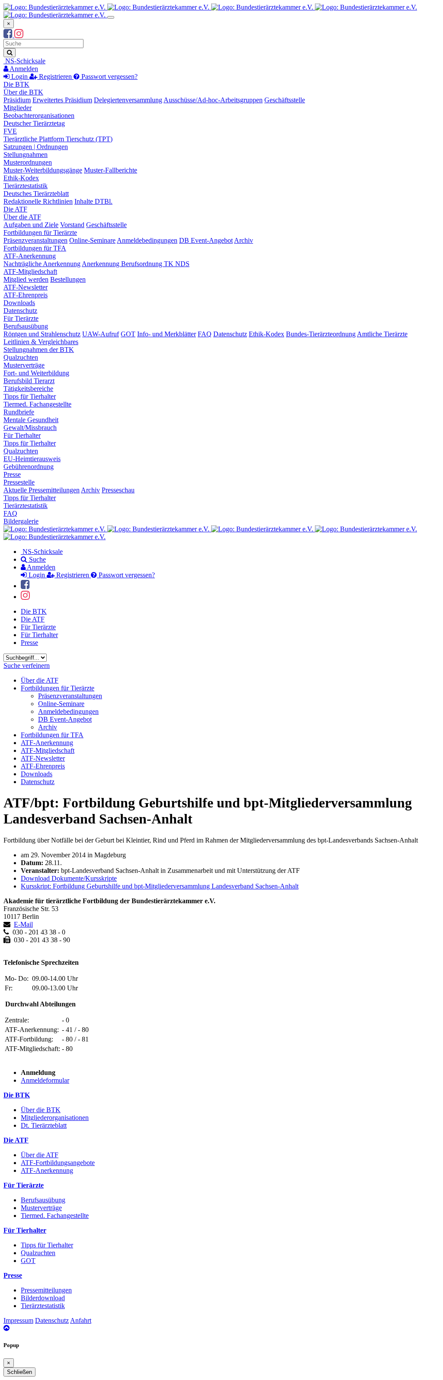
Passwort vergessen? (109, 76)
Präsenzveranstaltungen (35, 240)
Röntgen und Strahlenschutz (41, 334)
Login (19, 76)
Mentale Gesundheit (30, 419)
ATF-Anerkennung (29, 256)
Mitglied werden (25, 279)
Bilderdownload (43, 1298)
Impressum (18, 1320)
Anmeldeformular (45, 1080)
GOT (128, 334)
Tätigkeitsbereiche (28, 388)
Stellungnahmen (25, 154)
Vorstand (72, 224)
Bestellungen (68, 279)
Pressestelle (19, 482)
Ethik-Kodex (21, 178)
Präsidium (17, 100)
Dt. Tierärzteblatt (44, 1125)
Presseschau (118, 490)
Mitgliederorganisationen (55, 1117)
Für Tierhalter (22, 435)
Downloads (19, 302)
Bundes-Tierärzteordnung (321, 334)
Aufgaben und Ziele (30, 224)
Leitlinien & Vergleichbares (40, 341)
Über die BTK (23, 92)
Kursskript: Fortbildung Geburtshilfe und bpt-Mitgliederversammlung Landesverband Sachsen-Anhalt (160, 886)
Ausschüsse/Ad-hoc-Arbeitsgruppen (213, 100)
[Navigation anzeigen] (110, 17)
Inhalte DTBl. (93, 201)
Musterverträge (24, 365)
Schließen (19, 1372)
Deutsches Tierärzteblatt (36, 193)
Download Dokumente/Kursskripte (69, 878)
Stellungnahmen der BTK (38, 349)
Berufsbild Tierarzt (29, 380)
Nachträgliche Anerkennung (41, 263)
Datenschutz (20, 310)
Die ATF (15, 209)
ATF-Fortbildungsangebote (58, 1162)
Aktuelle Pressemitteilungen (41, 490)
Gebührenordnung (28, 466)
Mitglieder (17, 107)
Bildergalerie (21, 521)
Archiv (243, 240)
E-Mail (23, 924)
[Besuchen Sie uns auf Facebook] (8, 35)
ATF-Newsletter (25, 287)
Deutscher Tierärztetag (34, 123)
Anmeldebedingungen (147, 240)
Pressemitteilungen (46, 1290)
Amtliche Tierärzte (382, 334)
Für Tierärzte (21, 318)
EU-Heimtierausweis (32, 458)
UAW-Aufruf (100, 334)
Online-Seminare (92, 240)
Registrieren (55, 76)
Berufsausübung (25, 326)
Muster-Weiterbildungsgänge (42, 170)
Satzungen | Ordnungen (35, 146)
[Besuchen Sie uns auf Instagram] (18, 35)
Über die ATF (22, 217)
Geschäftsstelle (284, 100)
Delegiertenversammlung (128, 100)
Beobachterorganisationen (38, 115)
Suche (36, 559)
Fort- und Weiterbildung (36, 373)
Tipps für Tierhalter (29, 396)
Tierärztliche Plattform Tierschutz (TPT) (57, 139)
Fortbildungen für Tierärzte (40, 232)
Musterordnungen (27, 162)
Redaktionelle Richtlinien (38, 201)
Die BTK (16, 84)
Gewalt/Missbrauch (30, 427)
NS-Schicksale (24, 61)
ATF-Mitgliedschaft (30, 271)
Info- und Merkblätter (166, 334)
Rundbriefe (18, 412)
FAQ (205, 334)
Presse (12, 474)
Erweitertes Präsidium (62, 100)
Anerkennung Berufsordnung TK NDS (135, 263)
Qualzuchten (20, 357)
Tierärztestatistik (25, 185)
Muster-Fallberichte (110, 170)
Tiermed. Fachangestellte (37, 404)
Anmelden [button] (23, 68)
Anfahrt (80, 1320)
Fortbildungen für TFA (34, 248)
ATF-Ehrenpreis (25, 295)
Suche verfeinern (26, 665)
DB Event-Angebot (206, 240)
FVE (10, 131)
